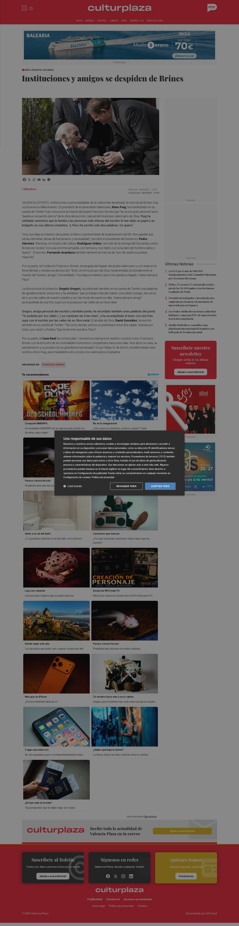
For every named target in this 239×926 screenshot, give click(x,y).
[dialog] (119, 463)
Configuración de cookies (77, 477)
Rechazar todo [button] (126, 486)
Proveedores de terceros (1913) (148, 456)
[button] (72, 486)
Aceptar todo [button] (160, 486)
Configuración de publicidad (92, 473)
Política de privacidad (103, 477)
